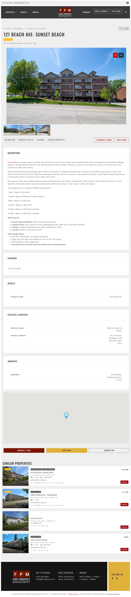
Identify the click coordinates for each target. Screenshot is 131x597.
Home (8, 28)
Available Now (36, 469)
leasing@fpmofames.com (41, 483)
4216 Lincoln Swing (39, 540)
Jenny (34, 526)
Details (124, 482)
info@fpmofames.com (21, 3)
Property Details (26, 140)
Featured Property (48, 469)
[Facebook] (127, 3)
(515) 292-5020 (7, 3)
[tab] (115, 55)
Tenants (23, 12)
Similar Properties (56, 140)
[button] (66, 415)
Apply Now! (116, 11)
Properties (10, 12)
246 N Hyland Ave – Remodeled (44, 495)
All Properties (18, 28)
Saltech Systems (113, 594)
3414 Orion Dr (36, 518)
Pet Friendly (15, 268)
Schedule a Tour (104, 140)
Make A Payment (101, 11)
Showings (86, 12)
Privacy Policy (73, 594)
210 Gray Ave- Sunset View (42, 473)
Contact (36, 12)
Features (41, 140)
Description (10, 140)
